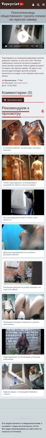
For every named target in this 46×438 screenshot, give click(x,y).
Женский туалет (20, 83)
